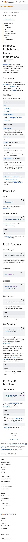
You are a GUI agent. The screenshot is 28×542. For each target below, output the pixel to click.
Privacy (7, 534)
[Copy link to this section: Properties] (16, 191)
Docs (10, 12)
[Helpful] (13, 16)
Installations (6, 64)
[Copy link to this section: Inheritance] (14, 95)
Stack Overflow (5, 498)
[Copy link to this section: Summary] (15, 79)
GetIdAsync (7, 148)
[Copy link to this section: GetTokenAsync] (18, 324)
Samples (3, 467)
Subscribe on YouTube (6, 486)
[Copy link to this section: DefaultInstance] (18, 213)
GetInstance (7, 176)
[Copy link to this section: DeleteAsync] (15, 250)
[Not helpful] (15, 16)
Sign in (24, 2)
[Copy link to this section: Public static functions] (15, 384)
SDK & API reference (6, 464)
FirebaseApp (7, 108)
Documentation (7, 7)
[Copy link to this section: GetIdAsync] (15, 296)
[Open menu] (2, 2)
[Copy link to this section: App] (8, 196)
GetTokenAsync (8, 158)
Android (3, 518)
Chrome (3, 520)
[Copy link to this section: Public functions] (22, 245)
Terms (2, 534)
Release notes (4, 503)
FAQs (2, 508)
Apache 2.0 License (5, 448)
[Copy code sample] (23, 200)
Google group (4, 500)
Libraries (3, 469)
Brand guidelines (5, 505)
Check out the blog (6, 479)
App (5, 105)
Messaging (6, 359)
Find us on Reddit (5, 481)
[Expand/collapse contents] (13, 23)
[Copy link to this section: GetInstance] (15, 389)
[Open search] (17, 2)
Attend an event (5, 489)
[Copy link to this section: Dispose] (11, 269)
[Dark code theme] (21, 200)
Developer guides (5, 462)
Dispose (6, 137)
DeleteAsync (7, 128)
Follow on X (4, 484)
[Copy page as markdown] (9, 61)
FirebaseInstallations (15, 117)
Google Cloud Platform (7, 525)
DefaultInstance (9, 114)
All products (4, 528)
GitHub (3, 472)
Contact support (5, 495)
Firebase (5, 12)
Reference (16, 12)
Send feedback (9, 19)
